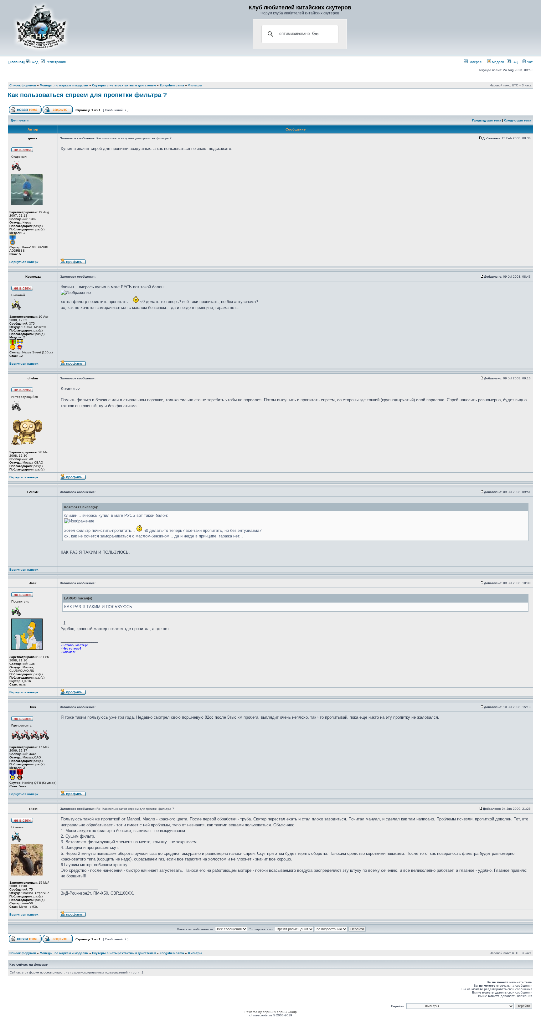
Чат (529, 62)
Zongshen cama (172, 85)
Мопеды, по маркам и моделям (64, 85)
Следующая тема (517, 120)
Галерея (475, 62)
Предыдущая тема (486, 120)
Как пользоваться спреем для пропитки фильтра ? (87, 94)
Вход (33, 62)
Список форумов (22, 85)
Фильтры (195, 85)
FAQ (514, 62)
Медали (497, 62)
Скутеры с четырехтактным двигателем (124, 85)
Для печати (19, 120)
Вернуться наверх (24, 262)
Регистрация (55, 62)
